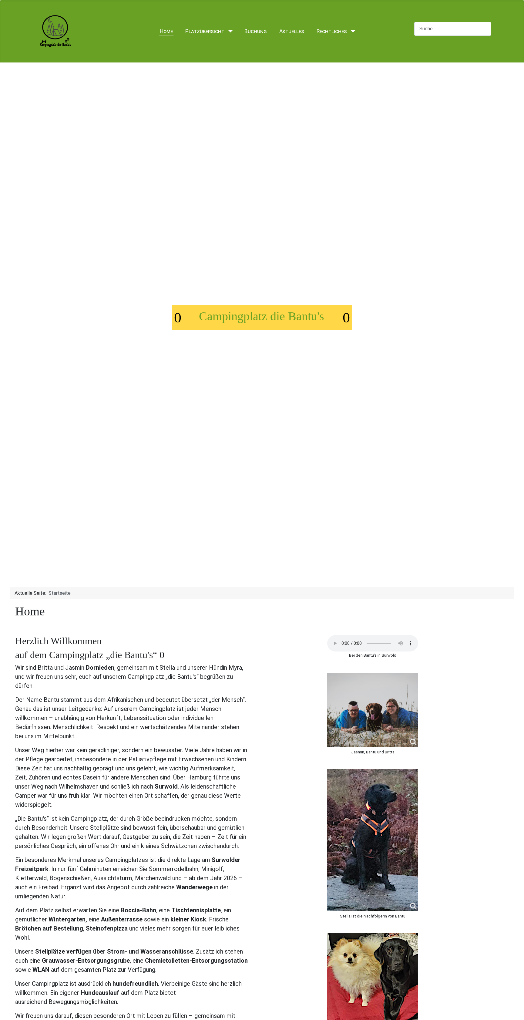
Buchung (255, 31)
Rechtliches (332, 31)
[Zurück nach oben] (516, 1012)
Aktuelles (291, 31)
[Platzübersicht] (229, 31)
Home (166, 31)
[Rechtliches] (351, 31)
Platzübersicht (204, 31)
